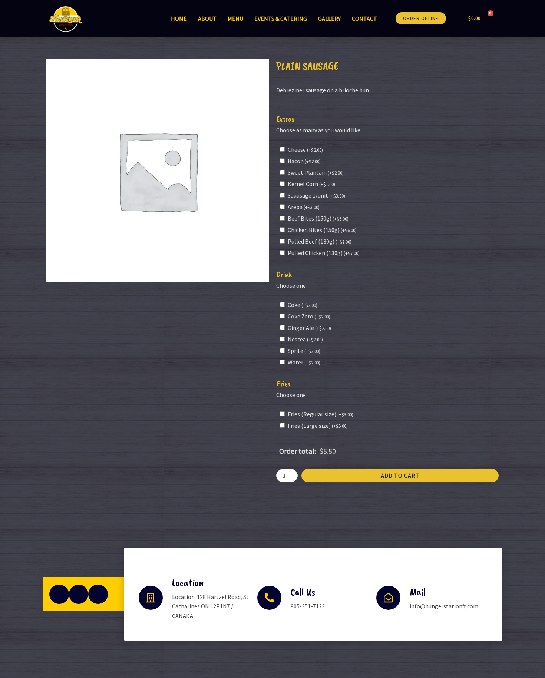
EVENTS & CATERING (280, 18)
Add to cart (400, 475)
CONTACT (364, 18)
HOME (179, 18)
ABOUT (207, 18)
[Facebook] (59, 594)
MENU (235, 18)
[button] (421, 18)
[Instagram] (79, 594)
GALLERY (329, 18)
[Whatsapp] (98, 594)
